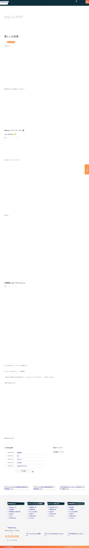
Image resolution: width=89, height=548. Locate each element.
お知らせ (11, 513)
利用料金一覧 (32, 507)
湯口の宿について (53, 507)
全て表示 (24, 471)
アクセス (31, 518)
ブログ (11, 516)
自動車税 (19, 452)
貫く (18, 456)
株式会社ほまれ (12, 503)
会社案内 (11, 509)
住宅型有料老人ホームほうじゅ (76, 503)
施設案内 (71, 507)
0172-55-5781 (12, 536)
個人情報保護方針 (9, 547)
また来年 (19, 462)
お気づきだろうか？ (22, 466)
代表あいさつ (12, 507)
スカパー (19, 459)
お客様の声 (32, 509)
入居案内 (71, 509)
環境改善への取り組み (15, 511)
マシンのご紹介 (33, 511)
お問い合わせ (12, 518)
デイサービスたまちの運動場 (35, 503)
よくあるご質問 (73, 511)
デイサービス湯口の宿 (53, 503)
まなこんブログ (11, 42)
